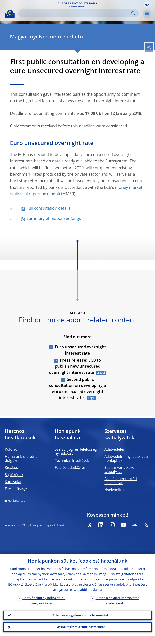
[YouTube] (123, 525)
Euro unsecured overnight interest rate (80, 350)
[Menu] (147, 13)
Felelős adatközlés (70, 468)
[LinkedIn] (101, 525)
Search (133, 13)
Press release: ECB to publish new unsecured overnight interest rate (75, 367)
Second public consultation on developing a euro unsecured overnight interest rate (77, 389)
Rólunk (11, 449)
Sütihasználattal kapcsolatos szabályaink (117, 601)
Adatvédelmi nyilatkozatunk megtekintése (43, 601)
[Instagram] (112, 525)
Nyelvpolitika (115, 490)
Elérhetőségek (17, 489)
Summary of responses (48, 219)
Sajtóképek (14, 475)
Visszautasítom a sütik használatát (80, 627)
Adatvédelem (115, 449)
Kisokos (11, 468)
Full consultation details (48, 209)
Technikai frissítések (72, 461)
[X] (89, 525)
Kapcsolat (13, 482)
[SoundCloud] (135, 525)
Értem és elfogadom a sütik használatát (80, 615)
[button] (147, 5)
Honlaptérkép (16, 500)
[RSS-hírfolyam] (146, 525)
